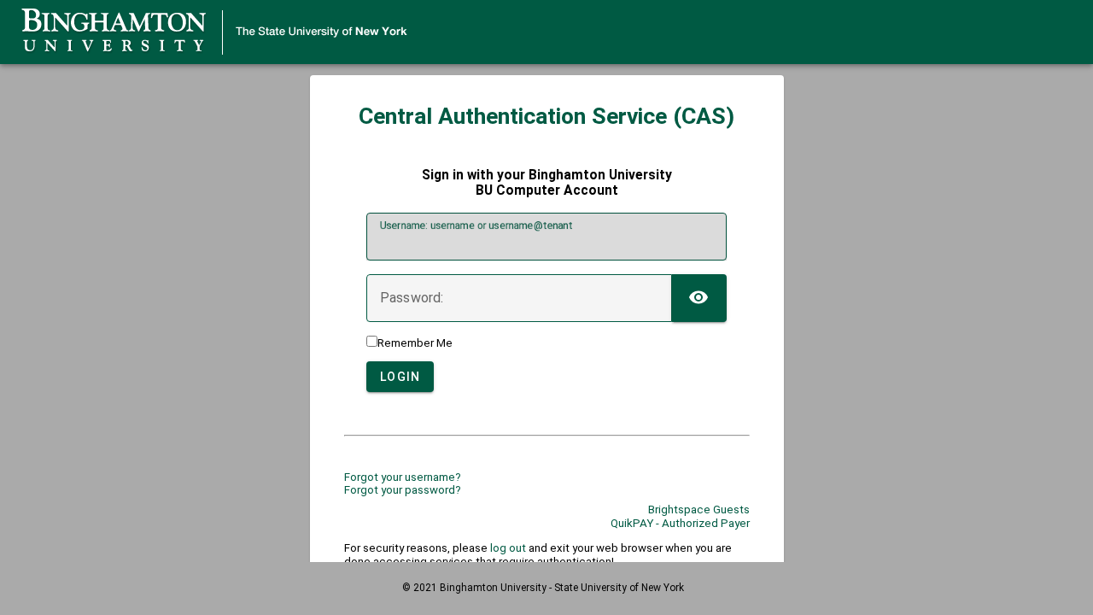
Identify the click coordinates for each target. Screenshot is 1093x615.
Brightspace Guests (699, 509)
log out (508, 548)
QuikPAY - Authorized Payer (680, 523)
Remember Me (415, 343)
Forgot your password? (402, 489)
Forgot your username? (402, 477)
